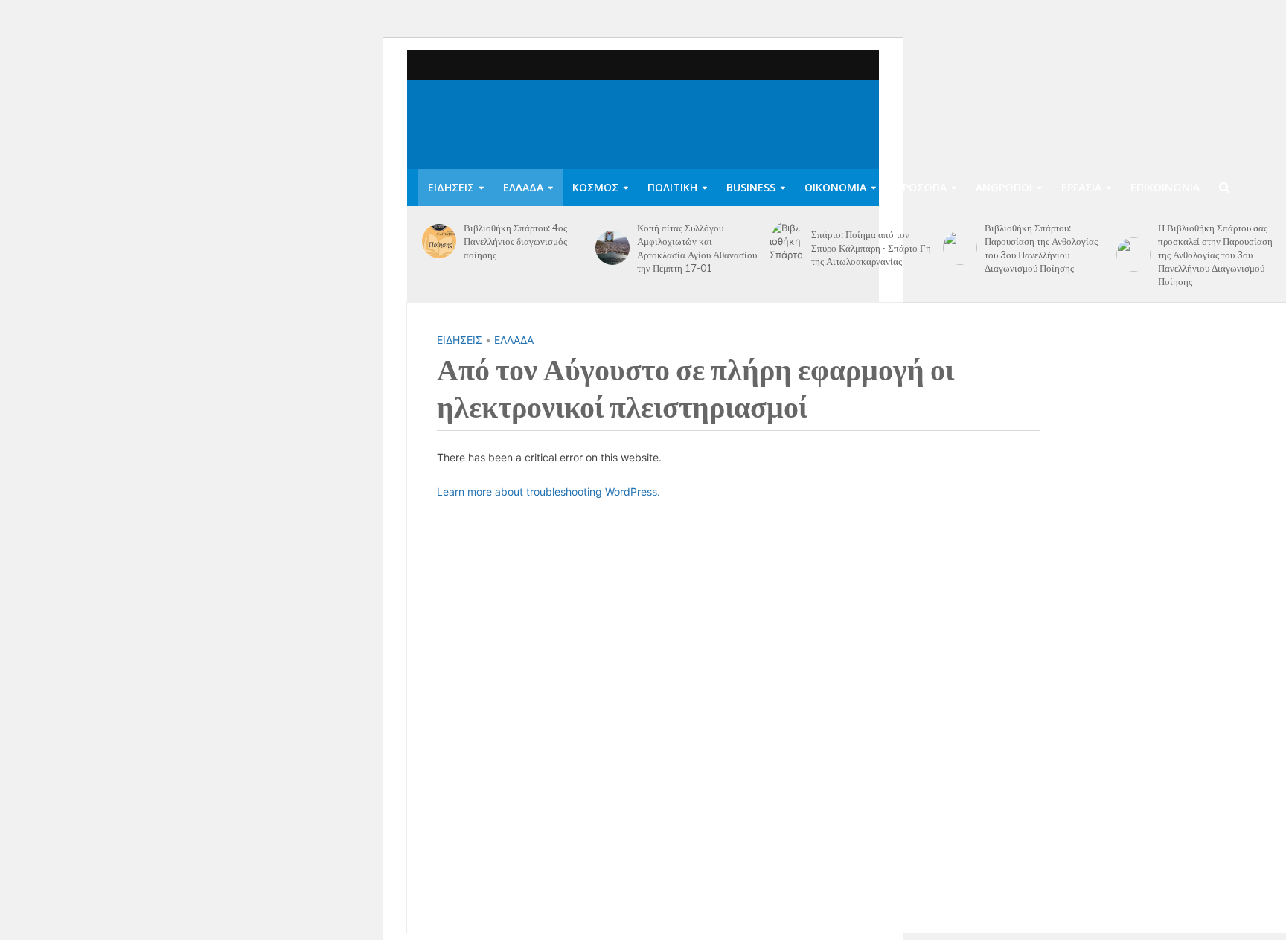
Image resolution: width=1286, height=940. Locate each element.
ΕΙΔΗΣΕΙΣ (451, 187)
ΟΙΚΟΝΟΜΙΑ (835, 187)
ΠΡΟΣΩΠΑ (921, 187)
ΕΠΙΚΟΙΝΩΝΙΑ (1165, 187)
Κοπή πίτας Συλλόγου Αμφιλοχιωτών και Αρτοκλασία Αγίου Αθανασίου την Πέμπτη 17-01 (697, 248)
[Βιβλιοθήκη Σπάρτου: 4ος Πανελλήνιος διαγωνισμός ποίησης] (439, 241)
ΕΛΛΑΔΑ (523, 187)
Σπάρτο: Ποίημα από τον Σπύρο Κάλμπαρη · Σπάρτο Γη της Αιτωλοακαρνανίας (871, 247)
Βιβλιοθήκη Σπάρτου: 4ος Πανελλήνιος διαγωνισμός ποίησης (515, 241)
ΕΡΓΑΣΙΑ (1081, 187)
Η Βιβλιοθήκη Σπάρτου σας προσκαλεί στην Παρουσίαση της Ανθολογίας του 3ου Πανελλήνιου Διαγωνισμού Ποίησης (1215, 254)
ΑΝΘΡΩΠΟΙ (1004, 187)
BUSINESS (750, 187)
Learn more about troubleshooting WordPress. (548, 491)
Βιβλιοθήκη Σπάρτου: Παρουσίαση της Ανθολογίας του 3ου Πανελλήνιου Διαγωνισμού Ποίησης (1041, 248)
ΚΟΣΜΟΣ (595, 187)
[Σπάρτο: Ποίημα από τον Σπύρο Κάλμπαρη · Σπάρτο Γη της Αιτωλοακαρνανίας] (787, 248)
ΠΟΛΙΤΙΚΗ (672, 187)
